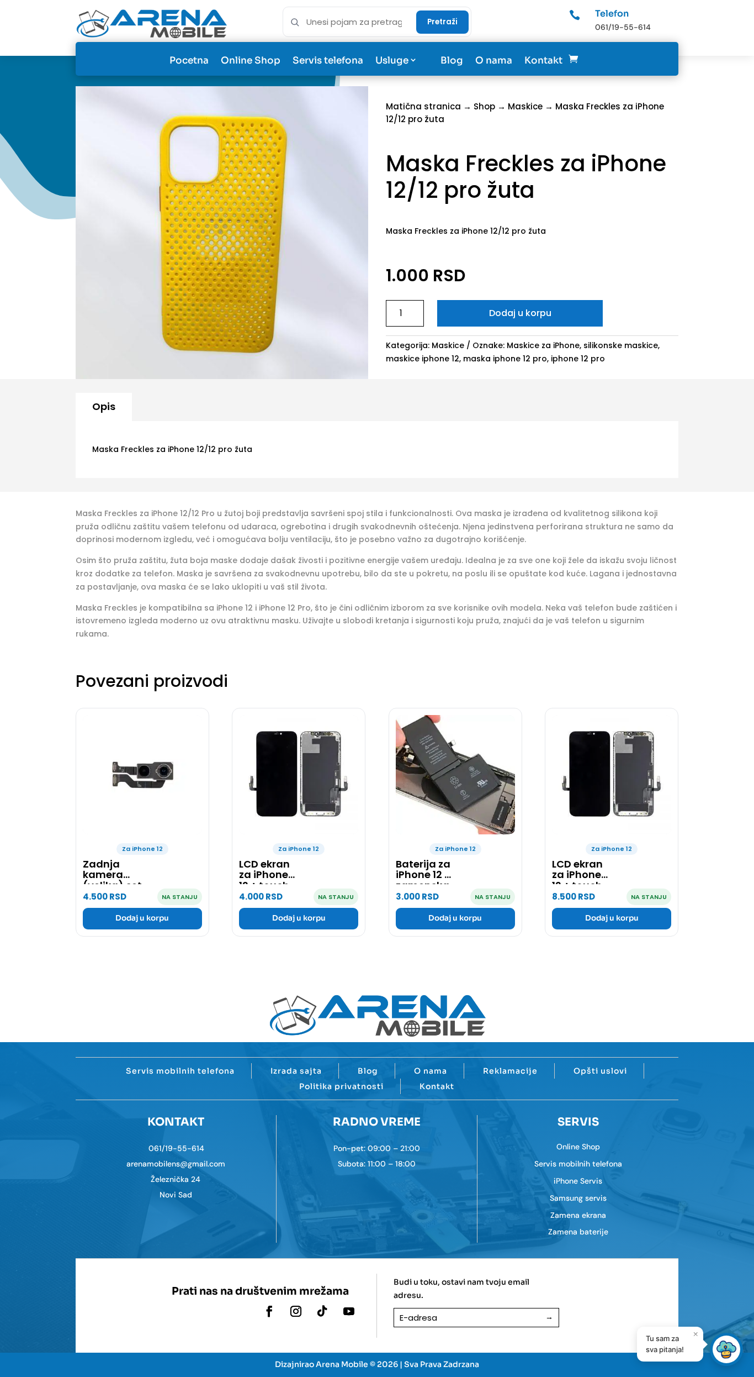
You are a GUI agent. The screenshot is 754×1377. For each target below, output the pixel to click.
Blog (451, 60)
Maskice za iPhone (543, 345)
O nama (493, 60)
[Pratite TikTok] (322, 1311)
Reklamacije (510, 1071)
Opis (103, 406)
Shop (484, 106)
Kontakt (543, 60)
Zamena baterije (578, 1232)
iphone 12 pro (578, 358)
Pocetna (189, 60)
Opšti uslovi (600, 1071)
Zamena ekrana (578, 1215)
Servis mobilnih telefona (180, 1071)
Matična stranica (423, 106)
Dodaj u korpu (520, 313)
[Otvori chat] (726, 1349)
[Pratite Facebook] (269, 1311)
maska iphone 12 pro (505, 358)
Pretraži (442, 22)
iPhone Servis (578, 1181)
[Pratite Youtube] (349, 1311)
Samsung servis (578, 1198)
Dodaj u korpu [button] (142, 918)
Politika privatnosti (341, 1086)
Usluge (391, 60)
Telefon (612, 13)
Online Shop (250, 60)
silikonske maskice (620, 345)
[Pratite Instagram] (296, 1311)
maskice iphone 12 (422, 358)
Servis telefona (328, 60)
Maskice (525, 106)
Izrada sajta (296, 1071)
